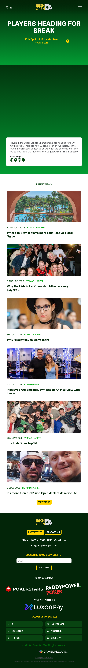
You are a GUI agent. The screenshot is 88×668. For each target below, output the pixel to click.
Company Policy (44, 657)
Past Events (35, 532)
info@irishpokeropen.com (44, 545)
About (26, 540)
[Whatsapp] (23, 160)
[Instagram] (19, 160)
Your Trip (46, 540)
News (34, 540)
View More (44, 502)
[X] (15, 160)
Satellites (60, 540)
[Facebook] (11, 160)
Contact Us (53, 532)
